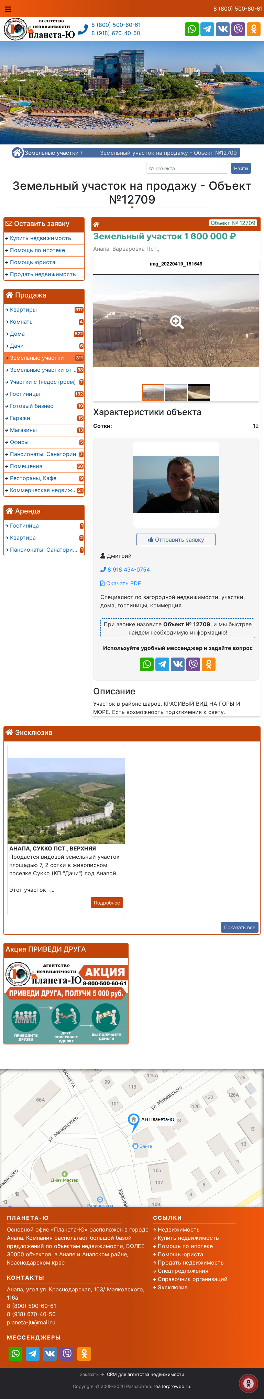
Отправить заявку (178, 539)
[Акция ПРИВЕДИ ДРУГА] (66, 1001)
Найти (241, 168)
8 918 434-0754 (128, 569)
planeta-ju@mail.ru (31, 1322)
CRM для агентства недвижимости (145, 1374)
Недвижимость (179, 1229)
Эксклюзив (173, 1287)
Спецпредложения (183, 1270)
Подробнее (107, 902)
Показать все (239, 927)
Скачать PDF (122, 583)
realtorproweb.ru (172, 1386)
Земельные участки (52, 152)
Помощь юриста (180, 1254)
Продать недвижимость (191, 1262)
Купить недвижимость (188, 1237)
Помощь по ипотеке (185, 1246)
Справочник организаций (193, 1279)
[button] (175, 317)
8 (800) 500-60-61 (238, 8)
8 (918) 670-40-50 (115, 33)
